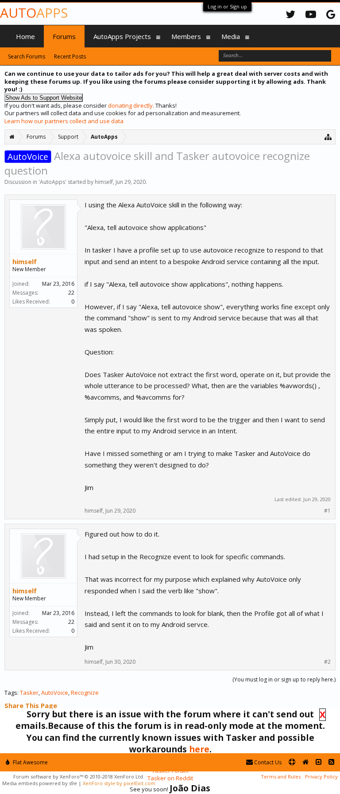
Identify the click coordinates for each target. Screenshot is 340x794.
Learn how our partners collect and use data (64, 121)
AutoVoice (54, 693)
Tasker (29, 693)
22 (71, 292)
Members (186, 36)
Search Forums (26, 56)
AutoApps (52, 182)
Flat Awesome (30, 762)
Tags (10, 693)
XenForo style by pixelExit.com (119, 783)
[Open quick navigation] (328, 136)
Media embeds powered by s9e (39, 783)
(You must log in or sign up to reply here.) (284, 679)
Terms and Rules (281, 776)
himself (104, 182)
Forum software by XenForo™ (78, 776)
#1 (327, 510)
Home (25, 36)
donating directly (130, 105)
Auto (34, 13)
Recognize (85, 693)
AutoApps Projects (122, 36)
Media (230, 36)
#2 (327, 662)
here (199, 749)
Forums (64, 36)
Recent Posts (70, 56)
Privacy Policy (321, 776)
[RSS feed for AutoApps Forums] (331, 762)
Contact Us (267, 762)
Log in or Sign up (227, 6)
